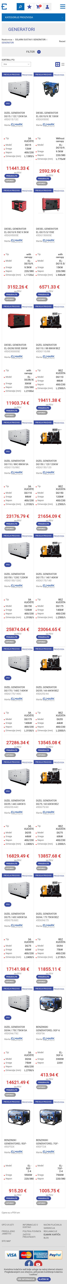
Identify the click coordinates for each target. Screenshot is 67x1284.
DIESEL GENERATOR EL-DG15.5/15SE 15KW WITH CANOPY (47, 230)
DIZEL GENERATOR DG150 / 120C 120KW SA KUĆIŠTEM (16, 576)
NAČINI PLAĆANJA (53, 1225)
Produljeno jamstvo (8, 1232)
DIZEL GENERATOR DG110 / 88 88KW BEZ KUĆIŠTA (48, 347)
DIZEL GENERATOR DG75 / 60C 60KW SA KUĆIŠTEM (15, 915)
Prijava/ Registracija (47, 5)
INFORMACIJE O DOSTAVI (30, 1226)
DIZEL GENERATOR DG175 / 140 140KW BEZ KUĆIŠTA (47, 576)
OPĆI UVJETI (8, 1225)
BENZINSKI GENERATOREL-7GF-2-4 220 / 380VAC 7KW (48, 1142)
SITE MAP (6, 1241)
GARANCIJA (49, 1228)
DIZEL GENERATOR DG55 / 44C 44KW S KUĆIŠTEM (14, 802)
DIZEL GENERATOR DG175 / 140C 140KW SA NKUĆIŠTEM (16, 689)
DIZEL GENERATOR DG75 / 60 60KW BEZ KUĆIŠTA (47, 802)
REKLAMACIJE (50, 1231)
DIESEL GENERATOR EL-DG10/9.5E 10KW (47, 114)
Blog (46, 1238)
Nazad (62, 41)
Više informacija (26, 1279)
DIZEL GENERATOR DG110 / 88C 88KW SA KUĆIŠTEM (16, 462)
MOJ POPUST (29, 6)
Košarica (37, 6)
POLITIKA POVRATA (32, 1231)
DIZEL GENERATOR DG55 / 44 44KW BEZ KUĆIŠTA (47, 689)
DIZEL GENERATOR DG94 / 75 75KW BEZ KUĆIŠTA (47, 915)
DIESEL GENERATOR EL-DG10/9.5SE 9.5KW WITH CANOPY (16, 230)
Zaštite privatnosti (29, 1235)
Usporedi (9, 181)
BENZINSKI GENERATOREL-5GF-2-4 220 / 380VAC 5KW (16, 1142)
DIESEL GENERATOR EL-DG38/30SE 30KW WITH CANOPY (15, 347)
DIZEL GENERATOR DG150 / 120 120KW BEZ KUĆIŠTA (47, 462)
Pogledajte (11, 176)
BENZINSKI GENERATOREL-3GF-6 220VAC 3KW (48, 1029)
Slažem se (43, 1279)
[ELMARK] (4, 6)
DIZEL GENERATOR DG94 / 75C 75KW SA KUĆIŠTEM (15, 1029)
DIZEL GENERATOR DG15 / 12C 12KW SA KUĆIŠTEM (15, 114)
